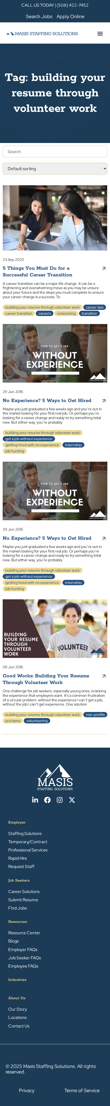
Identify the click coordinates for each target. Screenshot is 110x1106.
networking (66, 313)
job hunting (14, 451)
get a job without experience (28, 438)
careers (44, 313)
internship (73, 445)
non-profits (95, 714)
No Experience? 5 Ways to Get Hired (47, 401)
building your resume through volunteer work (42, 307)
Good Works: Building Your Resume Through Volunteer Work (46, 679)
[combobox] (55, 151)
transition (89, 313)
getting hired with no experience (32, 445)
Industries (17, 979)
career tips (94, 307)
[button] (100, 33)
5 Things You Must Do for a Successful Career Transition (37, 271)
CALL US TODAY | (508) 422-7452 (55, 5)
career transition (18, 313)
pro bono (12, 720)
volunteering (37, 720)
